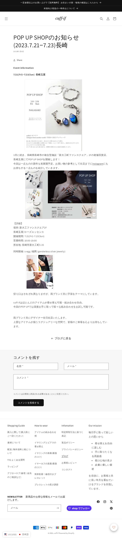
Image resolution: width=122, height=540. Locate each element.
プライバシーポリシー (72, 449)
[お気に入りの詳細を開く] (114, 527)
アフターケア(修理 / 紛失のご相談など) (19, 475)
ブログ (65, 456)
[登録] (57, 508)
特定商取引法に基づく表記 (72, 434)
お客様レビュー (69, 462)
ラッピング (12, 466)
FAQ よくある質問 (16, 459)
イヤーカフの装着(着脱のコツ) (46, 465)
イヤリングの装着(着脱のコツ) (46, 455)
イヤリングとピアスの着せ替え (45, 444)
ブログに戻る (63, 338)
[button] (6, 18)
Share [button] (19, 60)
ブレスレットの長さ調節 (46, 484)
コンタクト (67, 469)
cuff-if (56, 533)
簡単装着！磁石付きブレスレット (45, 476)
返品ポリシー (68, 442)
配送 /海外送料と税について (18, 451)
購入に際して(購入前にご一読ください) (18, 434)
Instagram (97, 163)
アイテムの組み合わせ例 (45, 434)
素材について (14, 442)
